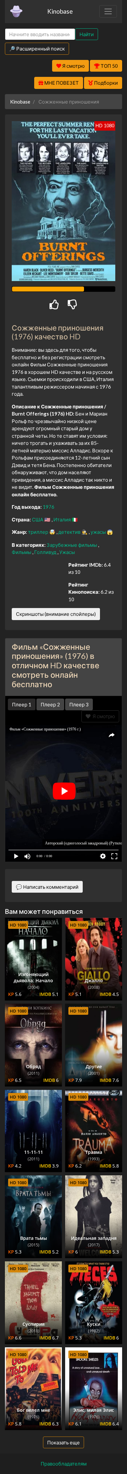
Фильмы (22, 552)
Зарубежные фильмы (72, 545)
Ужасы (67, 552)
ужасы (99, 532)
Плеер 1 (21, 704)
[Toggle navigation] (108, 11)
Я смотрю (103, 716)
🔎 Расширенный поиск (37, 48)
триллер (38, 532)
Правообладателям (64, 1464)
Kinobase (60, 11)
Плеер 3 (79, 704)
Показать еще (63, 1442)
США (38, 519)
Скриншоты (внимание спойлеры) (56, 614)
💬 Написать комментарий (47, 887)
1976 (48, 507)
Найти (86, 34)
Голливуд (45, 552)
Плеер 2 (50, 704)
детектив (69, 532)
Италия (62, 519)
